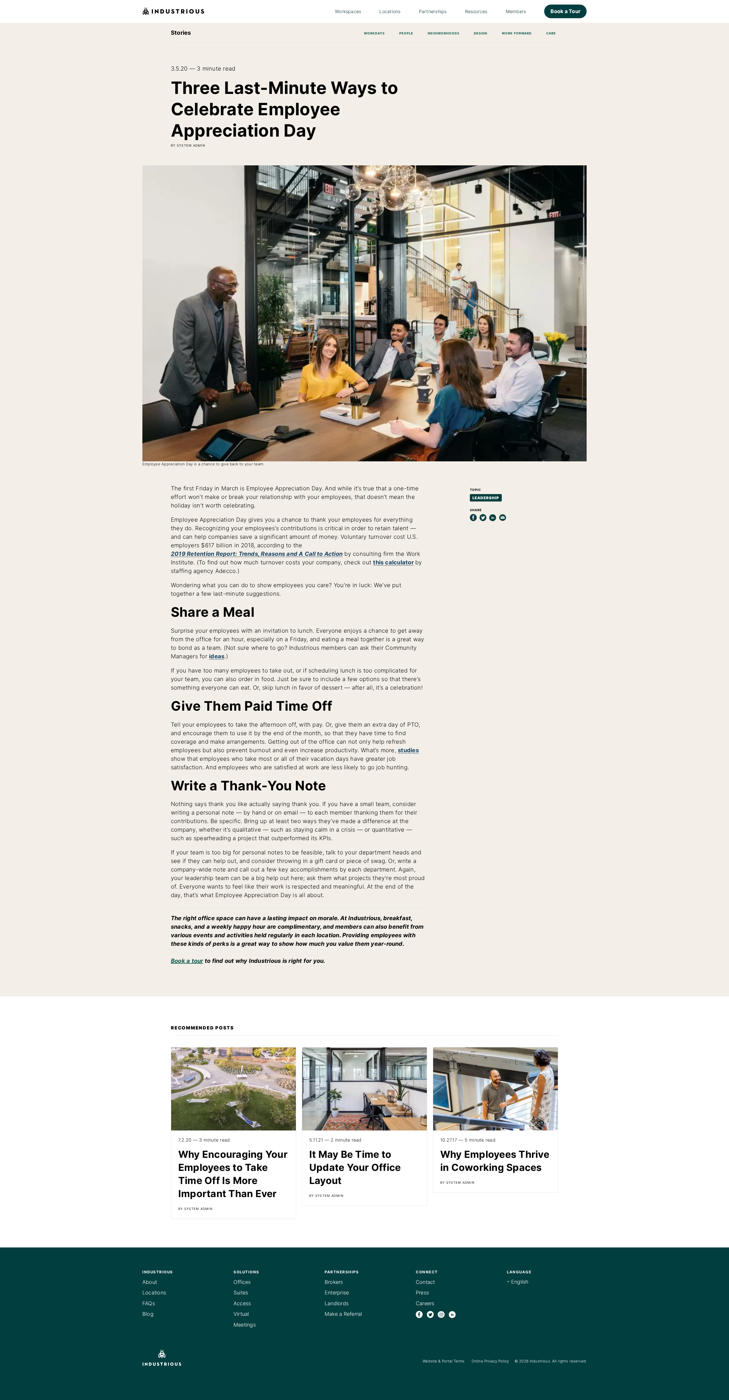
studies (408, 750)
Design (480, 33)
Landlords (337, 1303)
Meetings (245, 1325)
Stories (181, 32)
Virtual (241, 1314)
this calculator (393, 562)
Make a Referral (343, 1314)
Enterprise (337, 1293)
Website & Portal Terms (443, 1361)
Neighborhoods (443, 33)
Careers (425, 1303)
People (406, 33)
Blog (147, 1314)
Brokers (334, 1282)
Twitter (430, 1314)
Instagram (441, 1314)
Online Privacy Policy (490, 1361)
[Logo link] (170, 1358)
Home (173, 11)
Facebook (419, 1314)
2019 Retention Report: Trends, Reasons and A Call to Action (257, 554)
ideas (216, 656)
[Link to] (233, 1133)
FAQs (148, 1303)
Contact (425, 1282)
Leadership (485, 498)
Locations (154, 1293)
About (149, 1282)
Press (422, 1293)
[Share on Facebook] (473, 517)
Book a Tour (565, 11)
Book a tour (187, 961)
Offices (242, 1282)
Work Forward (517, 33)
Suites (241, 1293)
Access (242, 1303)
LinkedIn (452, 1314)
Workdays (374, 33)
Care (551, 33)
